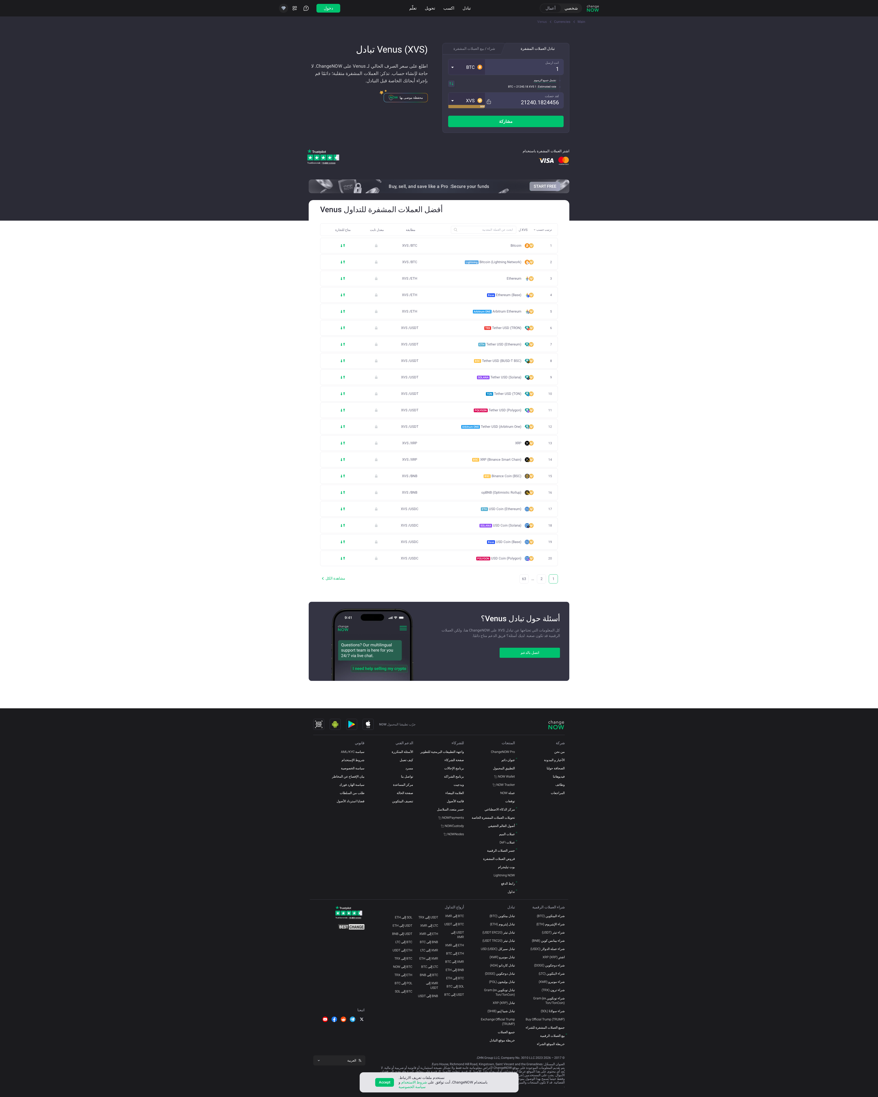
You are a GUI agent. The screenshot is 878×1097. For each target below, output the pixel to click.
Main (581, 22)
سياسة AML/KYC (352, 752)
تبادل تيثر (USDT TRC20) (498, 940)
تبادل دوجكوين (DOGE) (500, 973)
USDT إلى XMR (457, 935)
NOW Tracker (505, 785)
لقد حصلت (552, 96)
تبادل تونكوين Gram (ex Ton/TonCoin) (499, 992)
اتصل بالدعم (530, 652)
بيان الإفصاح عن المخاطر (348, 776)
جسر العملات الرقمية (501, 850)
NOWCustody (454, 826)
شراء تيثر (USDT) (553, 932)
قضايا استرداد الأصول (350, 801)
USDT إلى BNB (402, 934)
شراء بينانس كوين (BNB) (548, 940)
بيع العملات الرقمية (552, 1036)
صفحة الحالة (405, 793)
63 (524, 579)
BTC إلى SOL (403, 991)
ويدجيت (459, 785)
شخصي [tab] (571, 8)
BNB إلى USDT (428, 996)
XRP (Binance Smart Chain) (497, 460)
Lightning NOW (504, 875)
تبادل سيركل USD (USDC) (498, 949)
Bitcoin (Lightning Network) (493, 262)
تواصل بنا (407, 776)
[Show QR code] (318, 724)
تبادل (467, 8)
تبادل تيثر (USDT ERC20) (498, 932)
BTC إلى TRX (403, 958)
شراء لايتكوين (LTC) (552, 973)
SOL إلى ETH (403, 917)
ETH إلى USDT (402, 950)
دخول (328, 8)
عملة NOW (507, 793)
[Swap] (451, 83)
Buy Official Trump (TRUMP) (545, 1019)
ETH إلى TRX (403, 975)
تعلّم (413, 8)
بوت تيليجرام (506, 867)
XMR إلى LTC (429, 950)
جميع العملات (506, 1032)
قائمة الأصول (455, 801)
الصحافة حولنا (556, 768)
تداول (511, 892)
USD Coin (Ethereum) (501, 509)
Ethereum (514, 279)
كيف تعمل (406, 760)
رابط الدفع (508, 883)
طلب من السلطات (352, 793)
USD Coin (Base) (504, 542)
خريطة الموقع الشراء (551, 1044)
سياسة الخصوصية (352, 768)
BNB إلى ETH (455, 970)
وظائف (560, 785)
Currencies (562, 22)
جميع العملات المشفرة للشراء (545, 1027)
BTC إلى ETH (455, 978)
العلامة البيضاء (454, 793)
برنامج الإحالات (454, 768)
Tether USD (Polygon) (498, 410)
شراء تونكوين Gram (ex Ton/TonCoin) (549, 1000)
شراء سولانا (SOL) (553, 1011)
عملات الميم (507, 834)
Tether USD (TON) (504, 394)
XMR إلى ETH (428, 958)
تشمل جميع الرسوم (545, 80)
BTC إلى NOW (402, 967)
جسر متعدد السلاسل (450, 809)
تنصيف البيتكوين (402, 801)
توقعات (510, 801)
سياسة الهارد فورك (351, 785)
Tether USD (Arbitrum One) (491, 427)
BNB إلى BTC (429, 942)
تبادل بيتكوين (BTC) (502, 916)
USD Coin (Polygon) (499, 558)
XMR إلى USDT (432, 985)
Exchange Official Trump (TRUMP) (498, 1021)
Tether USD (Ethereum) (500, 344)
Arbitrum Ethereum (497, 311)
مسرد (409, 768)
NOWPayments (453, 817)
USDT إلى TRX (428, 917)
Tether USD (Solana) (499, 377)
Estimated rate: (546, 86)
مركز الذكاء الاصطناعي (500, 809)
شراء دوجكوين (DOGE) (549, 965)
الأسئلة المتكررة (402, 752)
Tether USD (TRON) (503, 328)
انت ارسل (552, 62)
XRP (518, 443)
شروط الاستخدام (414, 1082)
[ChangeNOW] (593, 8)
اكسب (448, 8)
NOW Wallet (506, 776)
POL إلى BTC (403, 983)
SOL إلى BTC (455, 986)
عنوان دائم (508, 760)
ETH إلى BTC (455, 953)
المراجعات (558, 793)
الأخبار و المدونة (554, 760)
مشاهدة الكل (335, 578)
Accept (385, 1082)
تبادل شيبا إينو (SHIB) (501, 1011)
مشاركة (506, 121)
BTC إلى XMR (454, 916)
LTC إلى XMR (429, 925)
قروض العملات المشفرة (499, 859)
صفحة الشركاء (454, 760)
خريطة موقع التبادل (502, 1040)
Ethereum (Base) (504, 295)
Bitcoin (516, 246)
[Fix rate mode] (488, 101)
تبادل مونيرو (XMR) (502, 957)
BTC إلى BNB (429, 975)
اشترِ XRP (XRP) (554, 957)
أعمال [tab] (551, 8)
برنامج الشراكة (454, 776)
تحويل (430, 8)
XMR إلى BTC (454, 961)
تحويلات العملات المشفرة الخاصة (493, 817)
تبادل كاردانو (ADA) (502, 965)
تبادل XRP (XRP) (504, 1003)
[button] (466, 67)
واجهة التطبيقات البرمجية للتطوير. (442, 752)
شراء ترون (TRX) (553, 990)
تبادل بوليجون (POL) (502, 982)
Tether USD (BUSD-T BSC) (498, 361)
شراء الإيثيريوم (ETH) (550, 924)
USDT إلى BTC (454, 994)
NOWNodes (455, 834)
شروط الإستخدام (353, 760)
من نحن (559, 752)
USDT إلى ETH (402, 925)
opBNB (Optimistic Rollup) (501, 493)
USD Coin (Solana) (500, 525)
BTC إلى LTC (403, 942)
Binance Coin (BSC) (503, 476)
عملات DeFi (507, 842)
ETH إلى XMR (454, 945)
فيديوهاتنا (559, 776)
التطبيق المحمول (504, 768)
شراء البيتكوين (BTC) (551, 916)
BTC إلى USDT (454, 924)
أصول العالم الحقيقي (501, 826)
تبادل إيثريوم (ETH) (502, 924)
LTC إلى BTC (429, 967)
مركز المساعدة (403, 785)
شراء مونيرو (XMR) (552, 982)
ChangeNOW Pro (503, 752)
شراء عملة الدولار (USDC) (547, 949)
